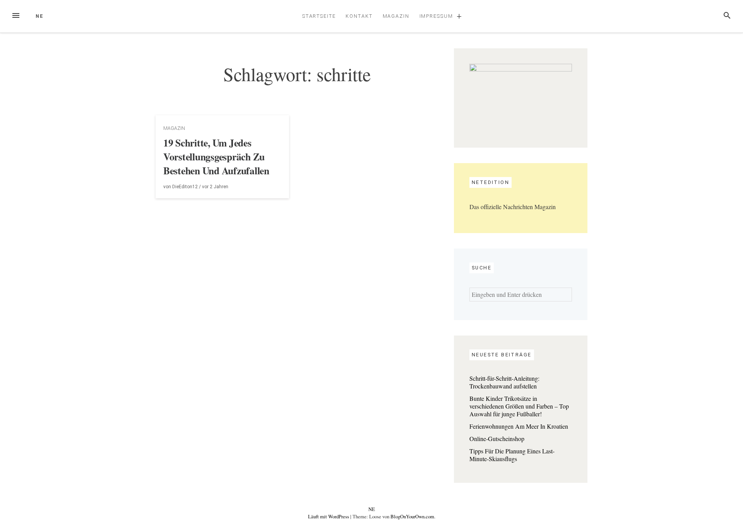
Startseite (319, 16)
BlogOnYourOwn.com (412, 516)
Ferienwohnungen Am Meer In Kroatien (518, 426)
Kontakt (359, 16)
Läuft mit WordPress (329, 516)
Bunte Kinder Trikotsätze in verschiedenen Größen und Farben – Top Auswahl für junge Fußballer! (519, 406)
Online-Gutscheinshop (496, 438)
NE (40, 16)
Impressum (436, 16)
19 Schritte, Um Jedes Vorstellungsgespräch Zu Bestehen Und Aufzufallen (216, 156)
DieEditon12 (185, 186)
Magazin (396, 16)
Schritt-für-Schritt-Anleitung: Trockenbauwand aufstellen (504, 382)
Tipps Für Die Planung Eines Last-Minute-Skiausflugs (512, 455)
